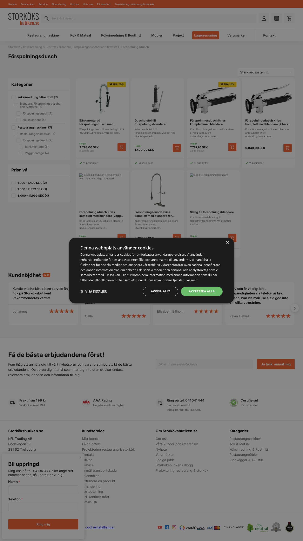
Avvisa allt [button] (160, 291)
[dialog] (151, 270)
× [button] (227, 242)
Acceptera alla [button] (202, 291)
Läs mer (191, 280)
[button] (93, 291)
